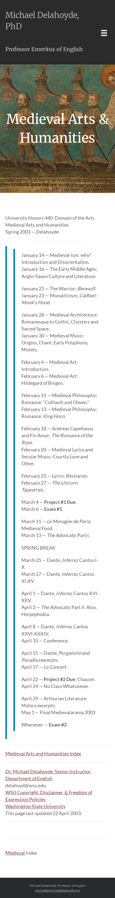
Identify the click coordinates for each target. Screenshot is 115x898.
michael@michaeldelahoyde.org (57, 890)
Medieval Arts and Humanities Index (43, 753)
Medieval (15, 853)
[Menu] (104, 33)
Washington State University (35, 806)
